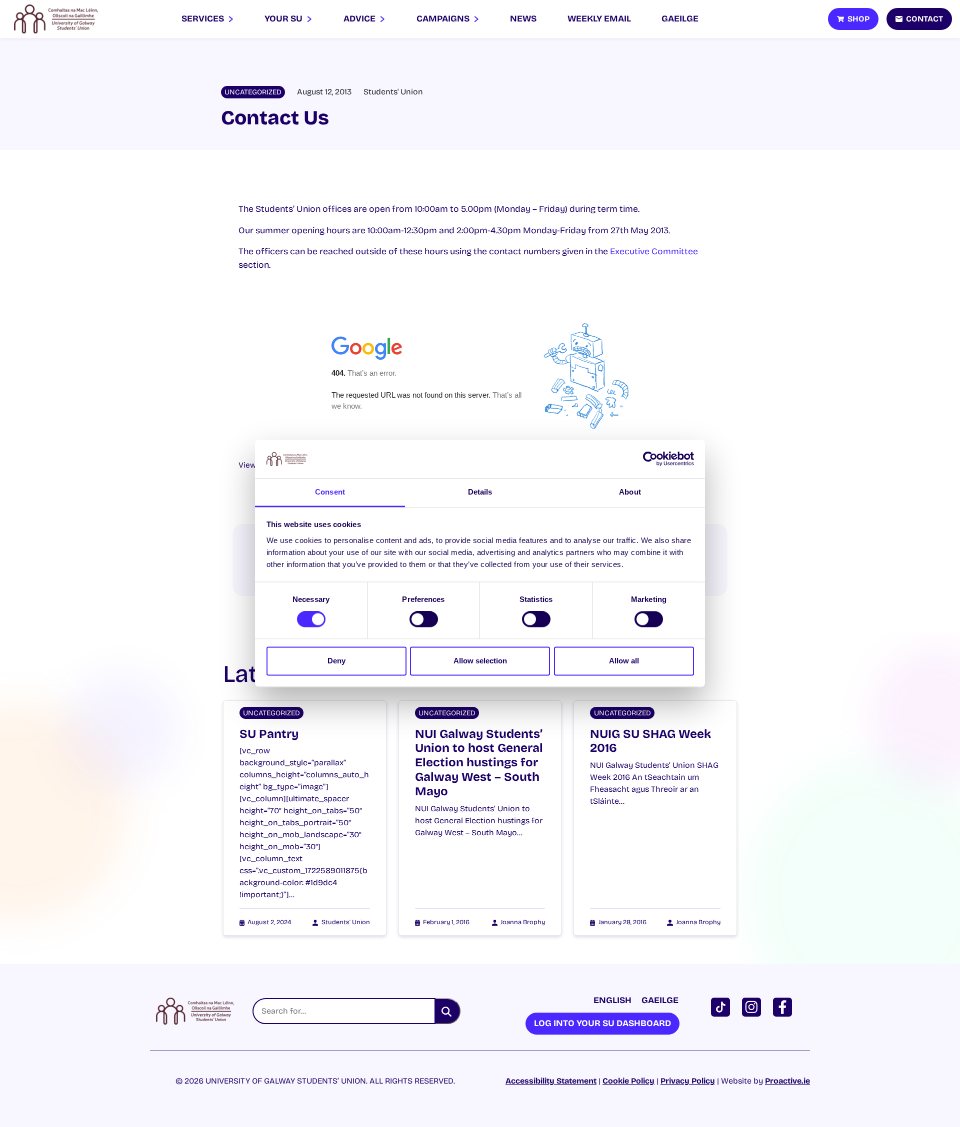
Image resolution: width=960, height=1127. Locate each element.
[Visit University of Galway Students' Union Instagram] (753, 1006)
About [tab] (630, 492)
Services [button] (204, 18)
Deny (337, 660)
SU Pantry (269, 734)
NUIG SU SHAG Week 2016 (650, 741)
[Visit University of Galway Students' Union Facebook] (784, 1006)
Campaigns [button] (444, 18)
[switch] (424, 619)
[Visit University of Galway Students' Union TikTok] (722, 1006)
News (523, 18)
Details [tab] (480, 492)
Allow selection (480, 660)
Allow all (624, 660)
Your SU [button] (284, 18)
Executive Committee (654, 251)
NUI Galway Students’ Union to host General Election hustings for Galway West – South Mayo (479, 762)
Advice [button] (361, 18)
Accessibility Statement (551, 1081)
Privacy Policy (687, 1081)
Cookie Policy (628, 1081)
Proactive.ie (787, 1081)
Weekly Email (599, 18)
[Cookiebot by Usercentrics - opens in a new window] (650, 459)
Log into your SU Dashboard (602, 1023)
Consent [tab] (330, 492)
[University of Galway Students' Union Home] (56, 18)
